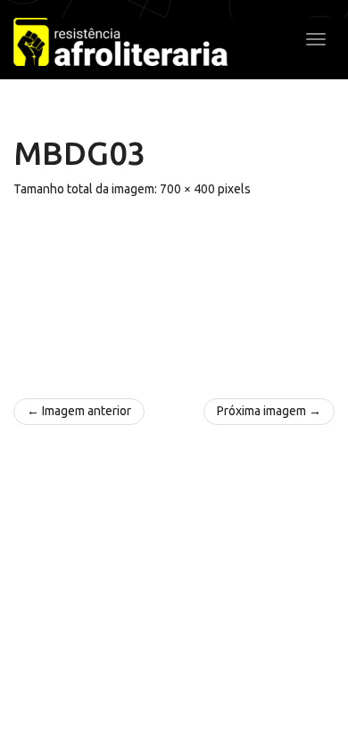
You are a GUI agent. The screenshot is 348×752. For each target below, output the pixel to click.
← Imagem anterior (79, 411)
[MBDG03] (174, 289)
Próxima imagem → (269, 411)
